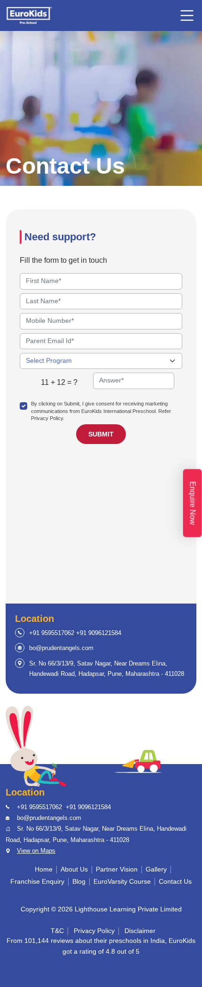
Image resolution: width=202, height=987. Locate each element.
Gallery (156, 869)
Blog (78, 881)
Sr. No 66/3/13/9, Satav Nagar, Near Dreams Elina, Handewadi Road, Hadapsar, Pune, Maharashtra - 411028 (106, 668)
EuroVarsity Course (122, 881)
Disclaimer (139, 930)
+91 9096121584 (98, 632)
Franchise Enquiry (37, 881)
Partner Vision (117, 869)
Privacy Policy (94, 930)
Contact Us (175, 881)
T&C (57, 930)
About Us (74, 869)
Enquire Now (193, 503)
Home (44, 869)
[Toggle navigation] (187, 15)
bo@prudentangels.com (61, 647)
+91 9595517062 (51, 632)
